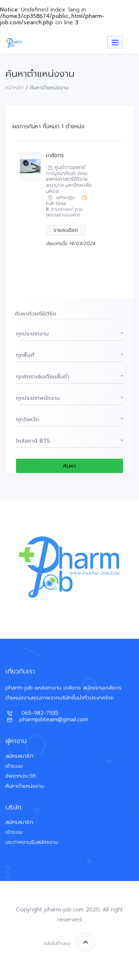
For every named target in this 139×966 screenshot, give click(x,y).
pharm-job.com (64, 909)
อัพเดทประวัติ (20, 776)
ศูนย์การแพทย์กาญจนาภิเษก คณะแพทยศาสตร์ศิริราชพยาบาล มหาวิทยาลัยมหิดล (69, 180)
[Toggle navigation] (115, 42)
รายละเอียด (65, 230)
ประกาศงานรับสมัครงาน (31, 842)
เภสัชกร (55, 155)
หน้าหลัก (14, 87)
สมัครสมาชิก (19, 756)
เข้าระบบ (14, 766)
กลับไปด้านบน (57, 943)
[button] (69, 334)
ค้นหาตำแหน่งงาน (24, 786)
